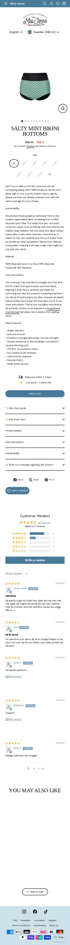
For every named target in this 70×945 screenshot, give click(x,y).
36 (24, 163)
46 (29, 174)
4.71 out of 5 (44, 522)
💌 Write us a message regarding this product (29, 464)
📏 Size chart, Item (15, 419)
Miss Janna (17, 3)
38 (34, 163)
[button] (19, 533)
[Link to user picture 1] (14, 683)
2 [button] (34, 768)
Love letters (39, 920)
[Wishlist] (58, 4)
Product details (13, 430)
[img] (12, 583)
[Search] (45, 4)
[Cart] (64, 4)
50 (50, 174)
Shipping (30, 146)
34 (14, 163)
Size (35, 155)
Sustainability (12, 453)
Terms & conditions (21, 925)
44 (19, 174)
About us (54, 925)
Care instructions (14, 442)
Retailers (53, 920)
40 (44, 163)
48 (39, 174)
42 (54, 163)
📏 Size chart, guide (15, 408)
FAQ (15, 920)
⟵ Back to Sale (35, 891)
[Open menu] (6, 4)
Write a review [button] (35, 560)
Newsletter (26, 920)
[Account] (51, 4)
